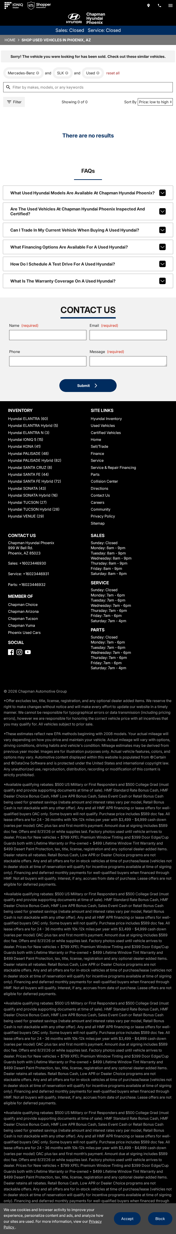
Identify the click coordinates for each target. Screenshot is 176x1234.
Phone (14, 351)
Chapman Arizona (23, 611)
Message (107, 351)
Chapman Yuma (21, 625)
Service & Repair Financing (113, 467)
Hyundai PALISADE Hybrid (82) (34, 460)
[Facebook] (11, 652)
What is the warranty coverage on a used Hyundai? (63, 281)
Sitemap (98, 523)
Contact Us (100, 495)
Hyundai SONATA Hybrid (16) (33, 495)
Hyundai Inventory (106, 418)
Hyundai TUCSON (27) (27, 502)
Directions (99, 488)
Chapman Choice (23, 604)
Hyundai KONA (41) (24, 446)
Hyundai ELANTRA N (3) (29, 432)
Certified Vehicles (106, 432)
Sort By (130, 102)
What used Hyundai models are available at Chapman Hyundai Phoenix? (82, 192)
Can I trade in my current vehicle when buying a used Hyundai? (74, 230)
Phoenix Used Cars (24, 632)
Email (104, 325)
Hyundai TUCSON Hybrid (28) (34, 509)
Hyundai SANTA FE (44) (28, 474)
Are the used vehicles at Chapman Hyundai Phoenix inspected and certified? (77, 211)
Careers (97, 502)
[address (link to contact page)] (148, 5)
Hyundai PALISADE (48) (28, 453)
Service (97, 460)
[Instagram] (19, 652)
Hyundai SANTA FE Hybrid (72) (34, 481)
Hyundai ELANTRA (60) (28, 418)
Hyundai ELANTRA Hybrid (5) (33, 425)
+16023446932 (32, 584)
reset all (113, 73)
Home (10, 40)
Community (100, 509)
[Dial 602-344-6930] (159, 5)
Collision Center (104, 481)
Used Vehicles (103, 425)
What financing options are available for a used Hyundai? (69, 247)
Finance (97, 453)
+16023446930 (32, 563)
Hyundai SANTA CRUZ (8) (30, 467)
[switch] (170, 5)
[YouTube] (28, 652)
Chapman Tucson (23, 618)
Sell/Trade (99, 446)
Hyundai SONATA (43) (27, 488)
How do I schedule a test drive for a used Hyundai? (62, 264)
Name (23, 325)
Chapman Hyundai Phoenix (95, 18)
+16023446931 (36, 573)
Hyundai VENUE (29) (26, 516)
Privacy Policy (103, 516)
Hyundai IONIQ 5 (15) (25, 439)
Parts (95, 474)
